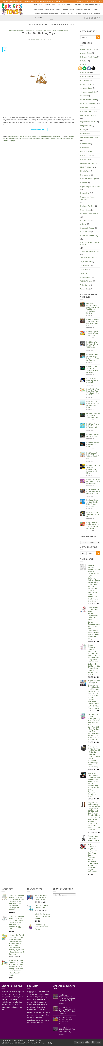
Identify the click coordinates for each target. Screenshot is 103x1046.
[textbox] (90, 542)
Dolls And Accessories (88, 104)
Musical (87, 9)
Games (58, 9)
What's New (64, 30)
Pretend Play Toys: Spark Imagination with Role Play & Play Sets (93, 322)
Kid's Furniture (85, 144)
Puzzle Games (85, 210)
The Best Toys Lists (53, 30)
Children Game (85, 84)
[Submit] (98, 37)
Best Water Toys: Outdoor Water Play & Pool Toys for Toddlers (92, 357)
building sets (67, 138)
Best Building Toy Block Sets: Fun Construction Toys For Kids (92, 392)
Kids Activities (85, 148)
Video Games (85, 285)
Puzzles (78, 13)
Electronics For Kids (87, 111)
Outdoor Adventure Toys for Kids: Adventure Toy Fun (93, 415)
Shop (99, 1)
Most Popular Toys (87, 163)
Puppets (70, 13)
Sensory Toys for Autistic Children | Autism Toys (92, 333)
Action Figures (49, 5)
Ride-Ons (70, 5)
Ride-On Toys (85, 220)
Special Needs (85, 232)
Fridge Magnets (86, 126)
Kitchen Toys (85, 159)
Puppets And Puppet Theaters (87, 198)
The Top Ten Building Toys (38, 33)
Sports (85, 13)
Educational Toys (86, 107)
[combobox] (90, 542)
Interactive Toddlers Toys (89, 137)
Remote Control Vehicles (89, 214)
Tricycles (83, 273)
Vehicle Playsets (86, 281)
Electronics (49, 9)
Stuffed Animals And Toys (89, 251)
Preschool (53, 13)
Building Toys (41, 30)
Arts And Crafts (85, 53)
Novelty (95, 9)
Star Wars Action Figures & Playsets (89, 243)
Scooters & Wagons (87, 228)
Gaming (83, 129)
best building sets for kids (13, 138)
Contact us (93, 1)
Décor (72, 9)
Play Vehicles (85, 175)
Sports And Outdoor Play (89, 236)
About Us (80, 1)
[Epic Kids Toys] (16, 9)
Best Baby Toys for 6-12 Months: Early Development (93, 481)
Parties (37, 13)
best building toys (27, 138)
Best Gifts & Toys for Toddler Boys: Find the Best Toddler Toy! (92, 345)
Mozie (50, 39)
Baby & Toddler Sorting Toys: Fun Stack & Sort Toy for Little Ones (92, 525)
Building (78, 5)
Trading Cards (88, 5)
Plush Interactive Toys (88, 179)
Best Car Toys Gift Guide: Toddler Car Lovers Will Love (93, 491)
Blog (86, 1)
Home (35, 5)
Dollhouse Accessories (88, 100)
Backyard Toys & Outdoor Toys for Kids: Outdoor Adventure (92, 503)
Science (83, 224)
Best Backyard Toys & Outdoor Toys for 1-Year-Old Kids (92, 369)
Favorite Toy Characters (88, 115)
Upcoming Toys (85, 277)
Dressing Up (38, 9)
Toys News (84, 269)
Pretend (62, 13)
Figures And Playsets (88, 122)
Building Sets (30, 30)
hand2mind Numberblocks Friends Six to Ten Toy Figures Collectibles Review (92, 308)
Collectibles (84, 96)
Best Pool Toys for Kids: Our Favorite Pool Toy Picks (92, 426)
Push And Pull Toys (87, 206)
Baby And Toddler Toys (17, 30)
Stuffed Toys (94, 13)
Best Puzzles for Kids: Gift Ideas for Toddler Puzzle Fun (92, 456)
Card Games (84, 80)
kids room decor (86, 151)
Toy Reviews (85, 265)
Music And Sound (86, 167)
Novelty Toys (85, 171)
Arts (58, 5)
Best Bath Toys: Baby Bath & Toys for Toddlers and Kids (92, 404)
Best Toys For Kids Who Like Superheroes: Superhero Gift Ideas (93, 469)
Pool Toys (83, 183)
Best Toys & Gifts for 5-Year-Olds (92, 435)
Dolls (97, 5)
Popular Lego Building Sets (90, 186)
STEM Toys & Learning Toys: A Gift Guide (92, 380)
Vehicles (44, 13)
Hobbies (65, 9)
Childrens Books (86, 88)
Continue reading (38, 129)
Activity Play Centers (87, 49)
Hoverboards (85, 133)
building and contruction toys (41, 138)
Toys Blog (38, 17)
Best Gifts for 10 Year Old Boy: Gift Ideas (92, 514)
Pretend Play (85, 193)
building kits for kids (56, 138)
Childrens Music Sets (88, 92)
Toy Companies (86, 262)
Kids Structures (85, 155)
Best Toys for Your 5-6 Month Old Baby (92, 444)
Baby (63, 5)
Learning (79, 9)
